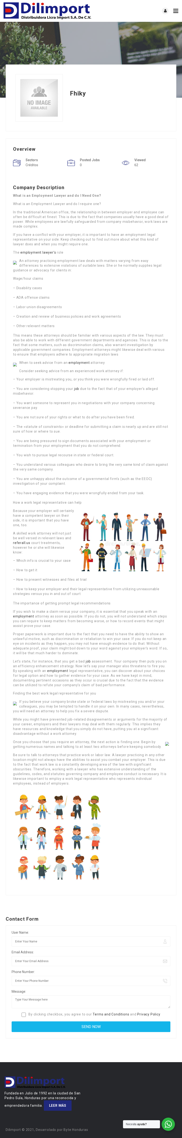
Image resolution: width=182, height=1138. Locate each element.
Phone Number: (23, 972)
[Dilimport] (47, 10)
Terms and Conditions (111, 1014)
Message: (19, 991)
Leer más (57, 1105)
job (76, 389)
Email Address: (23, 952)
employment (79, 363)
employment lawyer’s (38, 252)
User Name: (20, 932)
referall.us (21, 543)
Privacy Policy (148, 1014)
